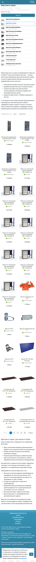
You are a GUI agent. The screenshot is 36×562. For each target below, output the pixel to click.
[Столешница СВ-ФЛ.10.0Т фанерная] (9, 409)
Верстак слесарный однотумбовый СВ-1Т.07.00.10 (9, 202)
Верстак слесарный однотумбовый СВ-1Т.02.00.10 (27, 266)
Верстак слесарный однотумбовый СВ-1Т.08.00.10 (27, 170)
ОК (31, 554)
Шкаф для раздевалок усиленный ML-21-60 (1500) (9, 170)
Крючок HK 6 (9, 329)
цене (14, 114)
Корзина (32, 1)
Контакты (18, 523)
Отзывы (18, 521)
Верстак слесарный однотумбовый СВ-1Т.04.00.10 (27, 234)
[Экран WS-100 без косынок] (27, 348)
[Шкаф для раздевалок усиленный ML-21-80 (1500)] (27, 126)
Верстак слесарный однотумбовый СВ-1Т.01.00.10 (9, 298)
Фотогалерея (18, 519)
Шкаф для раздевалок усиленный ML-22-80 (9, 137)
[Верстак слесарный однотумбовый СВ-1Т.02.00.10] (27, 254)
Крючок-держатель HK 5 (27, 329)
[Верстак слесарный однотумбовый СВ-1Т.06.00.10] (27, 190)
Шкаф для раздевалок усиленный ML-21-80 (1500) (27, 138)
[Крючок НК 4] (9, 348)
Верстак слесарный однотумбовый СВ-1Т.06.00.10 (27, 202)
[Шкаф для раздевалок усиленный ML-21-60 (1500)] (9, 158)
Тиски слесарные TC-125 (27, 297)
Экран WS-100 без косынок (27, 360)
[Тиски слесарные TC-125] (27, 286)
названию (22, 114)
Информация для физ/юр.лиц (18, 513)
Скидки (18, 515)
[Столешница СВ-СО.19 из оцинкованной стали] (27, 409)
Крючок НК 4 (9, 359)
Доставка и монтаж (18, 517)
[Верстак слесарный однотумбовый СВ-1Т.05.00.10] (9, 222)
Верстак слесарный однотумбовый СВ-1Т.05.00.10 (9, 234)
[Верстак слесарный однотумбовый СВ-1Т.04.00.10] (27, 222)
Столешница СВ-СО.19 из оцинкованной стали (27, 420)
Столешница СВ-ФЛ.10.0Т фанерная (9, 420)
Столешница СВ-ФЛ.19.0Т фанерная (9, 390)
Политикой (22, 558)
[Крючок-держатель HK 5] (27, 318)
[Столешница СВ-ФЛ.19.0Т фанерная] (9, 378)
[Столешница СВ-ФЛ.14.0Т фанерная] (27, 378)
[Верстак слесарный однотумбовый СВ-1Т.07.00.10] (9, 190)
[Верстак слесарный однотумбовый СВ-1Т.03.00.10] (9, 254)
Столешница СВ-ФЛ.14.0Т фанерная (27, 390)
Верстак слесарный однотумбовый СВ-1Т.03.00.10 (9, 266)
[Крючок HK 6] (9, 318)
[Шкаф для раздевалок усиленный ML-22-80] (9, 126)
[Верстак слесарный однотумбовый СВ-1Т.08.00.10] (27, 158)
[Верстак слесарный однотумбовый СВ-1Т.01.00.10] (9, 286)
